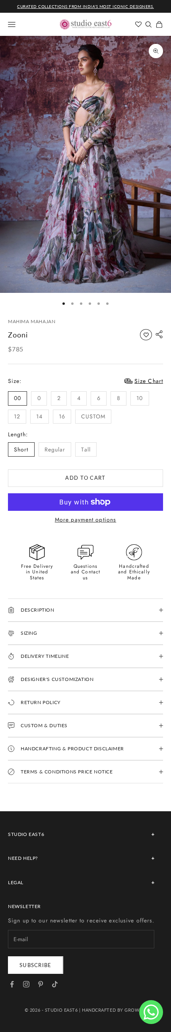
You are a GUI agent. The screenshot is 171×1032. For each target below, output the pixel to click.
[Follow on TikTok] (55, 984)
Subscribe (35, 965)
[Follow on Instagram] (26, 984)
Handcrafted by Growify (114, 1009)
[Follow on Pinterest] (41, 984)
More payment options (85, 519)
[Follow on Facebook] (12, 984)
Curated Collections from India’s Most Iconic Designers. (85, 6)
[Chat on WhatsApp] (151, 1012)
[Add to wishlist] (146, 334)
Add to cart (85, 478)
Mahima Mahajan (31, 321)
